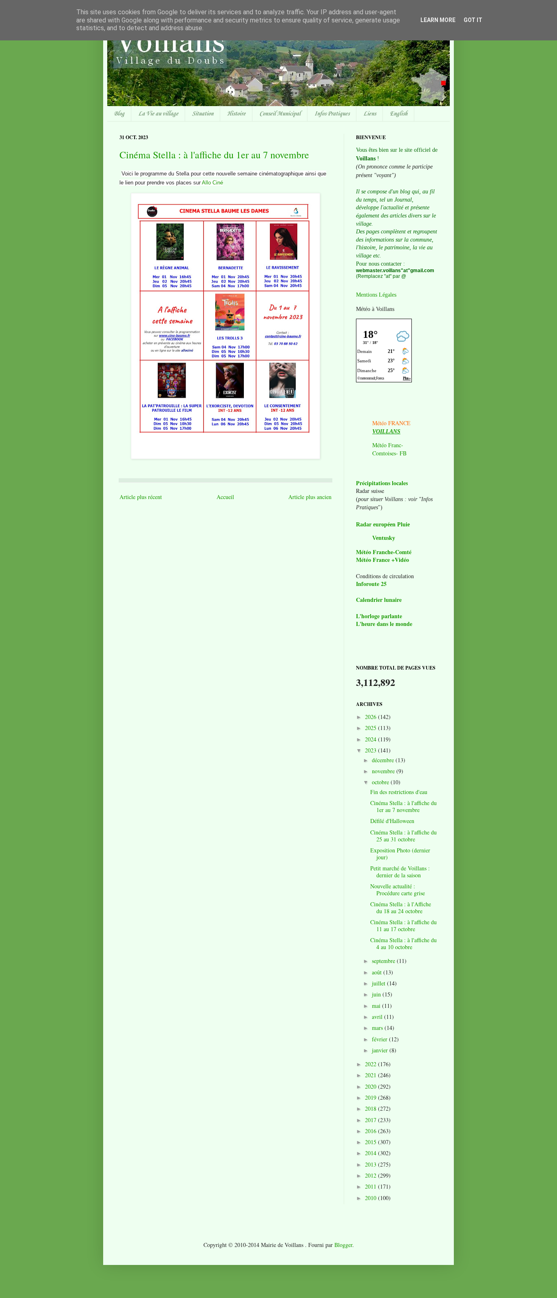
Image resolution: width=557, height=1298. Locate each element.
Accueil (225, 497)
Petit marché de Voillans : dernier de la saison (400, 871)
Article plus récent (140, 497)
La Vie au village (158, 114)
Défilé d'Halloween (392, 821)
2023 (371, 750)
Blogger (343, 1245)
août (377, 972)
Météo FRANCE (391, 423)
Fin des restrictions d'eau (398, 792)
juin (377, 994)
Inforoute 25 (371, 583)
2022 (371, 1064)
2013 (371, 1164)
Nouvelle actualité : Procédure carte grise (397, 889)
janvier (380, 1050)
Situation (202, 114)
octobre (381, 782)
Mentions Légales (376, 295)
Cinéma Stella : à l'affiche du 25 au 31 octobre (403, 835)
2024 (371, 739)
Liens (369, 114)
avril (378, 1017)
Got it (473, 20)
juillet (379, 983)
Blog (119, 114)
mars (378, 1028)
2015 (371, 1142)
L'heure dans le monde (384, 623)
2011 (371, 1186)
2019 (371, 1097)
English (398, 114)
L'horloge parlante (379, 616)
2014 (371, 1153)
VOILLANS (386, 431)
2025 (371, 728)
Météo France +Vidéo (382, 559)
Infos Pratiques (331, 114)
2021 (371, 1075)
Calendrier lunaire (379, 599)
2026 (371, 717)
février (380, 1039)
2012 (371, 1175)
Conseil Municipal (280, 114)
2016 (371, 1131)
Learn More (437, 20)
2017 (371, 1120)
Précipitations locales (382, 483)
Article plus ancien (310, 497)
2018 (371, 1108)
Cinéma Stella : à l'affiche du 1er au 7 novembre (214, 154)
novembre (384, 771)
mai (377, 1006)
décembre (384, 760)
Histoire (236, 114)
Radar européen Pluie (383, 524)
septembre (384, 961)
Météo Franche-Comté (383, 552)
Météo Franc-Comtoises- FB (389, 449)
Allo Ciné (212, 183)
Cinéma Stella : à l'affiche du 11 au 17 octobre (403, 925)
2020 (371, 1086)
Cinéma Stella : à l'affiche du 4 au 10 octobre (403, 943)
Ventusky (383, 538)
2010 (371, 1198)
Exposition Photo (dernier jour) (400, 853)
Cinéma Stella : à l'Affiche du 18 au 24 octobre (400, 907)
